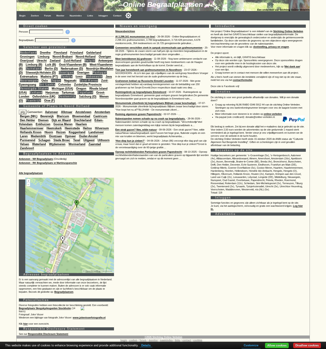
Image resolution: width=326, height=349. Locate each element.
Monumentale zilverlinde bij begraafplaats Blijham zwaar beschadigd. (155, 103)
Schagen (44, 140)
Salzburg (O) (87, 96)
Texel (76, 140)
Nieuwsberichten (125, 31)
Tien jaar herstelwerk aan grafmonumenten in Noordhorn (148, 69)
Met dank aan (292, 66)
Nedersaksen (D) (72, 68)
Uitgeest (88, 140)
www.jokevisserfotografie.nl (89, 317)
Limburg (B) (34, 64)
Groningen (27, 56)
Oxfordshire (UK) (43, 96)
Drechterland (82, 120)
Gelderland (93, 52)
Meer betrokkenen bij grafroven (133, 58)
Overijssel (27, 60)
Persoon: (24, 31)
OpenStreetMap (93, 271)
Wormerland (77, 144)
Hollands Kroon (30, 132)
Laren (24, 136)
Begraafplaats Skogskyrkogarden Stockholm (45, 308)
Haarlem (81, 124)
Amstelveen (83, 112)
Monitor (60, 15)
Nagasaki (70, 80)
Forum (47, 15)
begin (123, 340)
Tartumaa (68, 92)
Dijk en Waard (61, 120)
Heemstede (72, 128)
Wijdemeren (57, 144)
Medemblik (38, 136)
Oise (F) (49, 100)
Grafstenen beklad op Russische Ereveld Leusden (144, 81)
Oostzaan (55, 136)
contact (186, 340)
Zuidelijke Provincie (88, 84)
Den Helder (27, 120)
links (177, 340)
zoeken (133, 340)
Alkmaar (66, 112)
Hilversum (102, 128)
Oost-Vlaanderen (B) (72, 64)
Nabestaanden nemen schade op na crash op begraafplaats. (150, 118)
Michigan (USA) (62, 88)
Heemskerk (54, 128)
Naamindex (76, 15)
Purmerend (27, 140)
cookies (197, 340)
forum (143, 340)
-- (28, 184)
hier (25, 323)
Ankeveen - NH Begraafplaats (36, 159)
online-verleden (273, 114)
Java (109, 76)
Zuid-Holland (72, 60)
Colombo (64, 84)
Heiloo (87, 128)
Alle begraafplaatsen (31, 173)
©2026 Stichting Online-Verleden (163, 337)
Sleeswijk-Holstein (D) (41, 72)
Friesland (76, 52)
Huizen (61, 132)
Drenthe (45, 52)
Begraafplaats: (27, 40)
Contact (117, 15)
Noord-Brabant (63, 56)
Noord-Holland (86, 56)
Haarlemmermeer (31, 128)
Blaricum (63, 116)
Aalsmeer (51, 112)
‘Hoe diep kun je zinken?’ (130, 140)
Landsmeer (96, 132)
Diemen (43, 120)
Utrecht (42, 60)
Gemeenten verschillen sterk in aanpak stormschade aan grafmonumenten (158, 47)
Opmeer (70, 136)
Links (90, 15)
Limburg (43, 56)
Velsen (24, 144)
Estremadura (28, 76)
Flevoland (60, 52)
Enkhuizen (43, 124)
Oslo (44, 80)
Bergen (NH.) (28, 116)
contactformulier (242, 80)
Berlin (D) (51, 68)
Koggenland (77, 132)
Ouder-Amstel (88, 136)
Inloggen (103, 15)
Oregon (81, 88)
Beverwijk (47, 116)
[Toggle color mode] (128, 15)
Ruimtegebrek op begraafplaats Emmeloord (140, 92)
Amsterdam (102, 112)
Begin (22, 15)
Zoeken (35, 15)
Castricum (100, 116)
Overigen (105, 56)
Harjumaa (52, 92)
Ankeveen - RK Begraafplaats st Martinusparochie (48, 163)
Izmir (79, 76)
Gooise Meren (63, 124)
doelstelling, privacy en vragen (271, 46)
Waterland (39, 144)
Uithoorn (104, 140)
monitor (153, 340)
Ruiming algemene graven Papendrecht (138, 114)
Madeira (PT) (49, 76)
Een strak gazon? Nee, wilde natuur (136, 129)
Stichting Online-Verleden (288, 31)
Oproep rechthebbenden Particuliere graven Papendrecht (148, 151)
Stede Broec (61, 140)
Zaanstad (94, 144)
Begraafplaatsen (63, 292)
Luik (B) (50, 64)
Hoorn (49, 132)
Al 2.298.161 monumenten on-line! (135, 36)
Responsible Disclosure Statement (48, 334)
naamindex (166, 340)
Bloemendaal (81, 116)
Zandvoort (27, 148)
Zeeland (55, 60)
